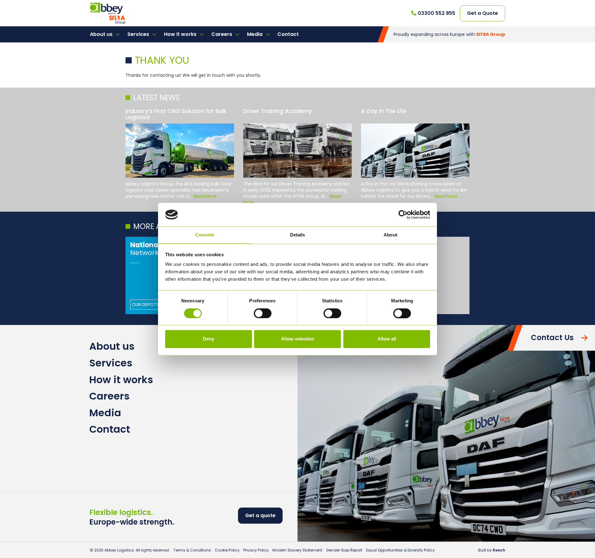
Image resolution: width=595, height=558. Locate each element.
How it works (181, 34)
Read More (205, 196)
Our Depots (145, 304)
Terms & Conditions (192, 550)
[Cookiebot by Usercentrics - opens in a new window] (403, 214)
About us (102, 34)
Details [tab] (297, 235)
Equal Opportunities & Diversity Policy (400, 550)
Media (255, 34)
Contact (288, 34)
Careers (222, 34)
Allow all (386, 339)
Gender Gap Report (344, 550)
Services (138, 34)
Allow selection (297, 339)
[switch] (262, 313)
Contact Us (552, 337)
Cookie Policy (227, 550)
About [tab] (390, 235)
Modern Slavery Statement (297, 550)
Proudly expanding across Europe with (449, 34)
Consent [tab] (204, 235)
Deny (208, 339)
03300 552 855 (436, 13)
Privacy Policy (256, 550)
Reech (499, 550)
